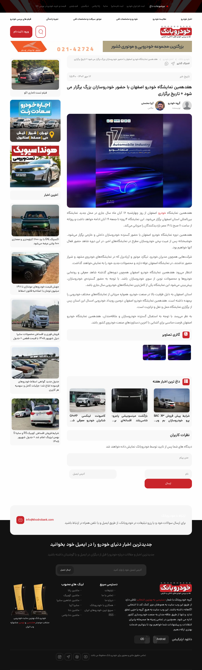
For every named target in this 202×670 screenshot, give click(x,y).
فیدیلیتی (73, 6)
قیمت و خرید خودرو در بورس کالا (51, 6)
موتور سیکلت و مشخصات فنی (87, 19)
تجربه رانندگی (52, 19)
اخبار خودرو (186, 19)
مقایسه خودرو (159, 19)
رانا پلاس (96, 6)
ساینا (105, 6)
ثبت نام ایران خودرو (136, 6)
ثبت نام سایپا (117, 6)
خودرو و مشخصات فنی (127, 19)
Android (161, 639)
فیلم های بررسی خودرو (20, 19)
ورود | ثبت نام (21, 32)
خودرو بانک (184, 59)
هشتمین (30, 623)
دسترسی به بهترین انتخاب (151, 600)
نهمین (21, 623)
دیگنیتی (85, 6)
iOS (142, 639)
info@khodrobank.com (40, 520)
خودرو (162, 213)
